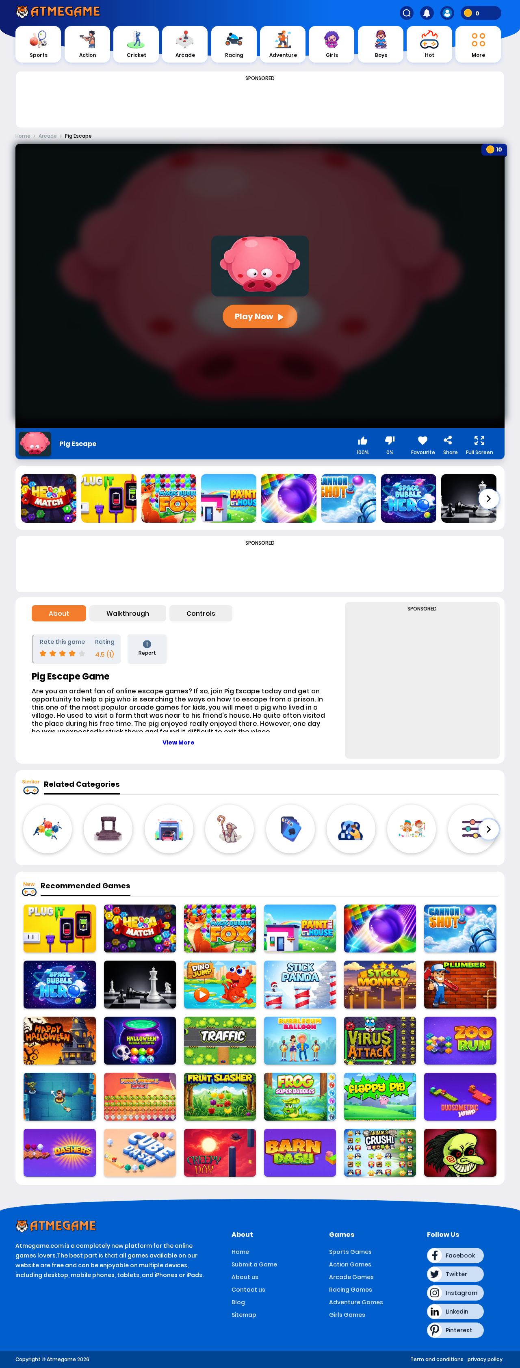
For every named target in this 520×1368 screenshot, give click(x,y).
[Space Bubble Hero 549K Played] (59, 985)
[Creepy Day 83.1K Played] (220, 1153)
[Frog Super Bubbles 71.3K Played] (300, 1097)
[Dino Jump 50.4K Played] (220, 985)
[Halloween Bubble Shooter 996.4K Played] (140, 1041)
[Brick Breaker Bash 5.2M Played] (380, 928)
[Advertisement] (260, 102)
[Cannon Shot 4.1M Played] (460, 928)
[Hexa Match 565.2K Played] (140, 928)
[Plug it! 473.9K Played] (59, 928)
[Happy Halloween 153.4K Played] (59, 1041)
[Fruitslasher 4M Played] (220, 1097)
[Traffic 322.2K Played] (220, 1041)
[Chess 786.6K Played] (140, 985)
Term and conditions (437, 1359)
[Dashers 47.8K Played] (59, 1153)
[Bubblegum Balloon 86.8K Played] (300, 1041)
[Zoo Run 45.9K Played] (460, 1041)
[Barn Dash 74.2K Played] (300, 1153)
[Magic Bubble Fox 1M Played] (220, 928)
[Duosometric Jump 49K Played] (460, 1097)
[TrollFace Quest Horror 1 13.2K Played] (460, 1153)
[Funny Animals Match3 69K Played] (140, 1097)
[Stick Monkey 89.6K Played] (380, 985)
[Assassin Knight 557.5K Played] (59, 1097)
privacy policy (485, 1359)
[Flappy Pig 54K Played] (380, 1097)
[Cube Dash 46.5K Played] (140, 1153)
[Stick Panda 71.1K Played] (300, 985)
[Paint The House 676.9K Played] (300, 928)
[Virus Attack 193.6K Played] (380, 1041)
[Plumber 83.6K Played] (460, 985)
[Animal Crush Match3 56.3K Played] (380, 1153)
